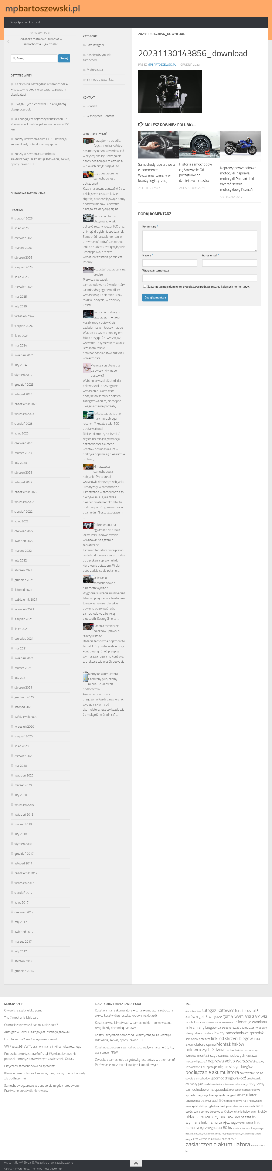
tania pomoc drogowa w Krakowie (215, 1111)
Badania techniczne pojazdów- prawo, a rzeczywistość (101, 631)
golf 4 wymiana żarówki (244, 1016)
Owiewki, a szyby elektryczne (23, 1010)
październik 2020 (25, 717)
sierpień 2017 (23, 893)
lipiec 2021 (21, 629)
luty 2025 (20, 306)
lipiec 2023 (21, 433)
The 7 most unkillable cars (21, 1018)
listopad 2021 (23, 590)
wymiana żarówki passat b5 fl (217, 1139)
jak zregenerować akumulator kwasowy (242, 1028)
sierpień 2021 (23, 619)
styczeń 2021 (23, 687)
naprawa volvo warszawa (231, 1061)
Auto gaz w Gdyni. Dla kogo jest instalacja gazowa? (37, 1032)
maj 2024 (20, 345)
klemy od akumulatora (199, 1033)
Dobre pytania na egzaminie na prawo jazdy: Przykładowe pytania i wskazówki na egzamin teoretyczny (101, 535)
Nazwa (147, 255)
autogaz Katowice (217, 1010)
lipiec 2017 (21, 902)
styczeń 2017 (23, 961)
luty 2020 (20, 795)
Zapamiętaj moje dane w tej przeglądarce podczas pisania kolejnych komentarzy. (198, 287)
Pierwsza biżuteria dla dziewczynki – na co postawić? (105, 370)
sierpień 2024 (23, 326)
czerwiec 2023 (23, 443)
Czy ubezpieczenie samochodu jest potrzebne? (100, 178)
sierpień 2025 (23, 267)
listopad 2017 (23, 863)
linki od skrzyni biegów (232, 1038)
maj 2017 (20, 922)
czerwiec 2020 (23, 756)
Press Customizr (52, 1168)
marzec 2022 (23, 551)
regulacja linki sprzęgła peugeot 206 (219, 1095)
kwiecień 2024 (23, 355)
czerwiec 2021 (23, 639)
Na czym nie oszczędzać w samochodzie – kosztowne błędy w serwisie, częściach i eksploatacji (39, 89)
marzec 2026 (23, 248)
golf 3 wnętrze (210, 1016)
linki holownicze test (198, 1039)
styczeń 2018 (23, 844)
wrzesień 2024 (24, 316)
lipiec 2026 (21, 228)
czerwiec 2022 (23, 531)
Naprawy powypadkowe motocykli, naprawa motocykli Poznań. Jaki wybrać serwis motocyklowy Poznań (238, 179)
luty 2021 (20, 678)
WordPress (22, 1168)
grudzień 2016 (24, 971)
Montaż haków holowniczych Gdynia (215, 1046)
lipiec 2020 (21, 746)
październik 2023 (25, 404)
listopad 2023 (23, 394)
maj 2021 (20, 648)
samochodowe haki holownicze (243, 1101)
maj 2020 (20, 766)
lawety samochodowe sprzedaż (239, 1033)
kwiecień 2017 (23, 932)
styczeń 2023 (23, 472)
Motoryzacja (95, 70)
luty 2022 (20, 560)
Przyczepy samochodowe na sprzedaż (29, 1066)
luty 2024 (20, 365)
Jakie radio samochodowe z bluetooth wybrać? (99, 583)
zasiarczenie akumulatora (218, 1144)
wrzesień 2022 (24, 502)
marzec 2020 (23, 785)
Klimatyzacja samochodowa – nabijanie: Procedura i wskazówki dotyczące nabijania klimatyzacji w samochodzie (103, 477)
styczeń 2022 (23, 570)
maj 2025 (20, 296)
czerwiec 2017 (23, 912)
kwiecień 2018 (23, 814)
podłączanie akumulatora (212, 1072)
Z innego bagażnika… (101, 79)
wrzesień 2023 (24, 414)
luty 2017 (20, 951)
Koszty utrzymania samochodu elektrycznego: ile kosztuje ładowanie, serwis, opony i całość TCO (40, 159)
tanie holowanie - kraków (252, 1111)
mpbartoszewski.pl (161, 64)
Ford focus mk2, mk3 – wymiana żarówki (31, 1039)
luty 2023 (20, 463)
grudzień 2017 (24, 854)
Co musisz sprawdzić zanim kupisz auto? (31, 1025)
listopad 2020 (23, 707)
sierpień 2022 (23, 511)
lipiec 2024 (21, 336)
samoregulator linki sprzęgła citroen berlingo (207, 1106)
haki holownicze (195, 1022)
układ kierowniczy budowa (210, 1116)
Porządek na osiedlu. (107, 141)
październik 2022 (25, 492)
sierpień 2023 (23, 424)
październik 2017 (25, 873)
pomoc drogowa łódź (229, 1078)
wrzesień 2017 (24, 883)
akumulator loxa (193, 1011)
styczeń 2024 (23, 375)
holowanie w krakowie (219, 1022)
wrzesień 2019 (24, 805)
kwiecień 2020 (23, 775)
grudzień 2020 (24, 697)
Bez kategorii (95, 45)
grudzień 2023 (24, 384)
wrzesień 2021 (24, 609)
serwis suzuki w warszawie (242, 1106)
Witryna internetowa (155, 270)
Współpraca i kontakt (25, 22)
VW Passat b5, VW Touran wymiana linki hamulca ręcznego (42, 1046)
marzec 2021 (23, 668)
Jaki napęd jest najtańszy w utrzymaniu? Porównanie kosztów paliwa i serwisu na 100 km (40, 124)
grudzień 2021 (24, 580)
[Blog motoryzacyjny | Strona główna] (42, 8)
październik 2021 (25, 599)
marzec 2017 (23, 941)
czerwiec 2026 (23, 238)
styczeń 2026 (23, 257)
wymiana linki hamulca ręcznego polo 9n (219, 1133)
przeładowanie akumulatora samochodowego (226, 1084)
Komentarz (150, 226)
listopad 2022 (23, 482)
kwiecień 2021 (23, 658)
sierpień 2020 (23, 736)
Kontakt (92, 106)
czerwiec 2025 (23, 287)
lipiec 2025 (21, 277)
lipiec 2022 (21, 521)
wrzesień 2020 (24, 726)
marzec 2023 (23, 453)
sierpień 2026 (23, 218)
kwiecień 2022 (23, 541)
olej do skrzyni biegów (235, 1066)
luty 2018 (20, 834)
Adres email (210, 255)
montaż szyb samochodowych (221, 1055)
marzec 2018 (23, 824)
